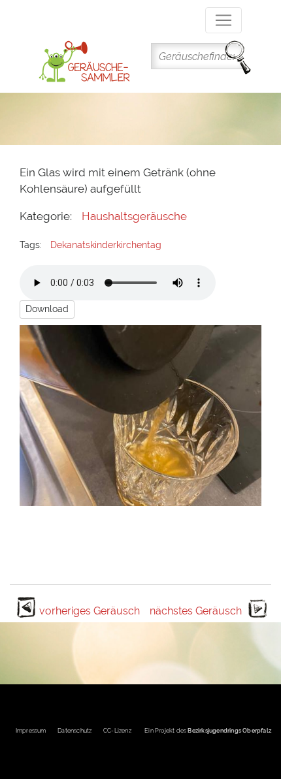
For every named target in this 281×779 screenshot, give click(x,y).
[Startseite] (84, 61)
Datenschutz (74, 730)
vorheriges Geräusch (89, 611)
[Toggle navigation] (223, 20)
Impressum (31, 730)
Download (47, 309)
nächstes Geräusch (196, 611)
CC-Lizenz (117, 730)
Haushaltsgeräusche (134, 216)
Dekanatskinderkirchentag (105, 245)
